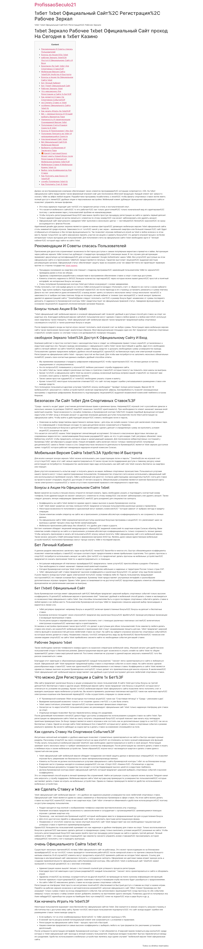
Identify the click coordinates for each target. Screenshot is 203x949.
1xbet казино (71, 265)
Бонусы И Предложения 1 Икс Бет (57, 131)
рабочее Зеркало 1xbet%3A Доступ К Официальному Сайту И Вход (57, 60)
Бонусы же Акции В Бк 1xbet (54, 55)
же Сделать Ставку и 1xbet (54, 102)
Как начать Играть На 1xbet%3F (56, 111)
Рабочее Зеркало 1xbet (52, 88)
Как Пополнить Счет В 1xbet (54, 184)
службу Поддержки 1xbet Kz (54, 181)
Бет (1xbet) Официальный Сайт (55, 86)
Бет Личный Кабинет (51, 83)
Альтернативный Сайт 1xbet (54, 139)
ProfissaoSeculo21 (55, 5)
